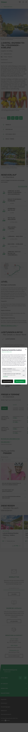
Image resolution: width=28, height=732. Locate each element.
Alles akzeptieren (20, 381)
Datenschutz (9, 351)
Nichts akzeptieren (7, 381)
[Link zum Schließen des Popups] (25, 349)
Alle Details (5, 376)
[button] (22, 371)
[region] (14, 372)
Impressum (4, 351)
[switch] (23, 370)
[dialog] (14, 366)
